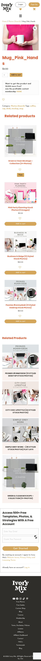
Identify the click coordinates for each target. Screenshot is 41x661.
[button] (35, 28)
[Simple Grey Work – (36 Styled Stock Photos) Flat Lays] (20, 430)
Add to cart (16, 75)
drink (8, 109)
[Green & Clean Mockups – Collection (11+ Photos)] (20, 473)
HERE (19, 92)
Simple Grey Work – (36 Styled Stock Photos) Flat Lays (20, 448)
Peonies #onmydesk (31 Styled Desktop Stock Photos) (20, 374)
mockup (15, 109)
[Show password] (36, 536)
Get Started (20, 548)
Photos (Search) (14, 21)
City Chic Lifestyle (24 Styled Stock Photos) (20, 411)
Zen (21, 659)
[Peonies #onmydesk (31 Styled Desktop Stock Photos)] (20, 357)
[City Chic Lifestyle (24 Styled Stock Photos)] (20, 393)
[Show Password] (36, 538)
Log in (26, 567)
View (21, 175)
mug (21, 109)
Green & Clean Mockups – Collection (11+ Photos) (20, 497)
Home (4, 21)
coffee (33, 106)
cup (3, 109)
